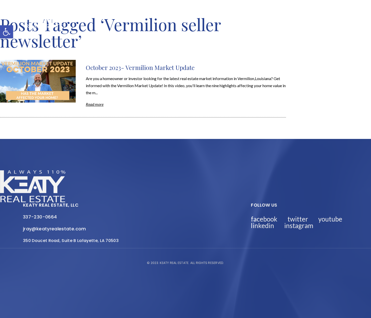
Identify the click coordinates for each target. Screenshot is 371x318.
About (190, 14)
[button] (6, 31)
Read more (94, 104)
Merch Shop (98, 14)
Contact (319, 18)
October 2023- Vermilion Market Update (140, 67)
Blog (124, 14)
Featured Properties (229, 14)
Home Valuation (156, 14)
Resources (309, 14)
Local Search (274, 14)
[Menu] (342, 22)
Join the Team (285, 18)
